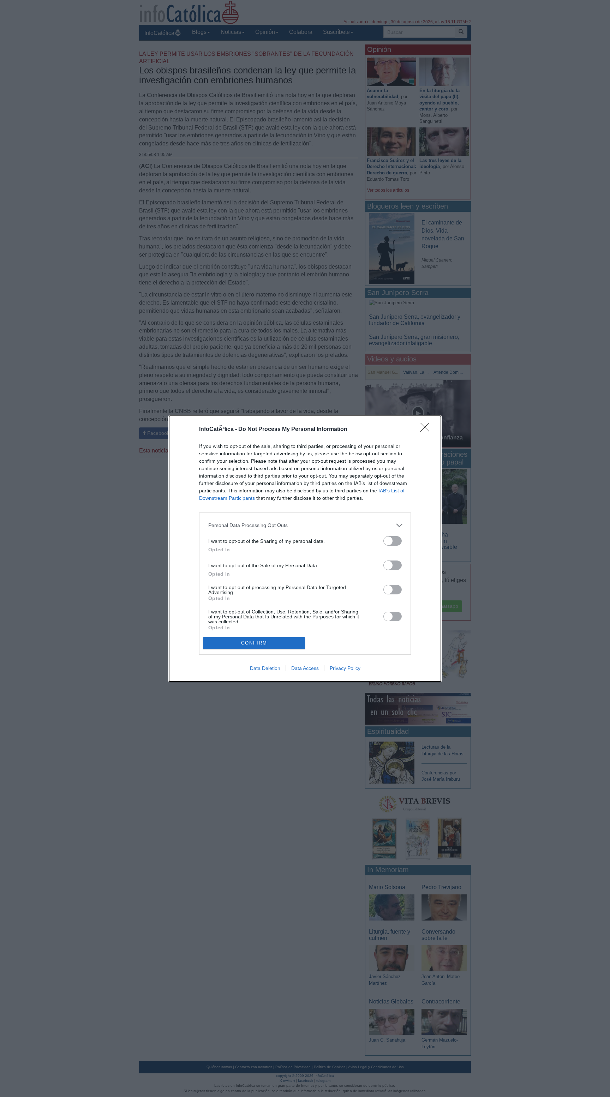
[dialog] (305, 549)
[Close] (427, 429)
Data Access (305, 668)
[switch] (392, 541)
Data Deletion (265, 668)
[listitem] (305, 525)
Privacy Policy (345, 668)
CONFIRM (254, 643)
